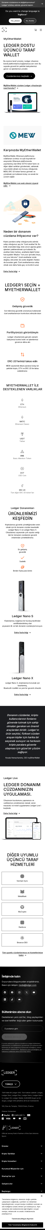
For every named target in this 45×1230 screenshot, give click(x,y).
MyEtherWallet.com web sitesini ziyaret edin (21, 184)
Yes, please (15, 21)
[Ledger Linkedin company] (5, 999)
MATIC (22, 422)
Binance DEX (22, 942)
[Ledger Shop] (35, 29)
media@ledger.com (27, 985)
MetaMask (22, 896)
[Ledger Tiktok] (12, 999)
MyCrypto (22, 912)
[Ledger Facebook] (12, 992)
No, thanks (30, 21)
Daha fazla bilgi (10, 271)
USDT (22, 440)
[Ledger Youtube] (34, 992)
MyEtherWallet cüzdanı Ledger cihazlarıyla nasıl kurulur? (23, 86)
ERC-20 (22, 491)
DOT (22, 474)
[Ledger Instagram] (19, 992)
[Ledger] (4, 30)
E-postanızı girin (11, 1029)
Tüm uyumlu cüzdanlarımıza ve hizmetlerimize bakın (22, 954)
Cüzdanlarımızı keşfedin (17, 76)
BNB (22, 457)
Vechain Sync (22, 881)
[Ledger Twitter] (27, 992)
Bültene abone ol (13, 1037)
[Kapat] (41, 1196)
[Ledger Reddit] (5, 992)
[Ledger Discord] (19, 999)
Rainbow (22, 927)
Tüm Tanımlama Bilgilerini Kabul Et (22, 1225)
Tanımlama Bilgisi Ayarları (22, 1219)
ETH (22, 405)
